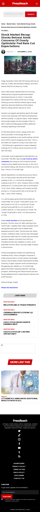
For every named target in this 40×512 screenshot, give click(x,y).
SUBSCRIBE (7, 496)
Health (4, 396)
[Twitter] (19, 431)
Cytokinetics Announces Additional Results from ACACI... (19, 399)
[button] (3, 3)
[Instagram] (19, 439)
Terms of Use (19, 469)
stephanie (9, 52)
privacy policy (15, 501)
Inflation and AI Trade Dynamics (19, 305)
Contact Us (19, 478)
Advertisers (19, 463)
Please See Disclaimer (9, 287)
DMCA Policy (19, 472)
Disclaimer (19, 475)
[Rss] (19, 456)
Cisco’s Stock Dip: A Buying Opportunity (16, 333)
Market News (11, 24)
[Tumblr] (19, 452)
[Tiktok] (19, 435)
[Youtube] (19, 448)
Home (3, 24)
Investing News (8, 302)
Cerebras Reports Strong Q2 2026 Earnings (18, 314)
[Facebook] (19, 443)
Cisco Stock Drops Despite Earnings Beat (16, 323)
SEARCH (31, 14)
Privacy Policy (19, 466)
